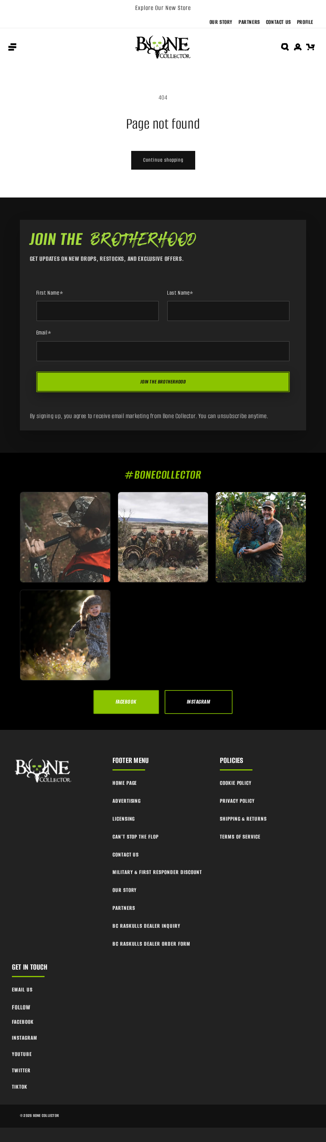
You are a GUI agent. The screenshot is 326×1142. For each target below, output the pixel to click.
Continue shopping (163, 160)
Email (44, 332)
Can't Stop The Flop (136, 837)
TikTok (19, 1087)
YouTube (22, 1054)
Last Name (180, 293)
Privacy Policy (237, 801)
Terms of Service (240, 837)
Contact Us (278, 22)
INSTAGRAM (198, 702)
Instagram (24, 1038)
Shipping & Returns (243, 819)
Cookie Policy (236, 783)
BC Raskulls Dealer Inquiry (146, 926)
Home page (125, 783)
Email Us (22, 989)
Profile (305, 22)
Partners (249, 22)
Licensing (124, 819)
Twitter (21, 1070)
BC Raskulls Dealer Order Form (151, 944)
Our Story (221, 22)
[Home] (44, 771)
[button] (12, 47)
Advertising (127, 801)
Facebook (23, 1022)
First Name (50, 293)
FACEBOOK (126, 702)
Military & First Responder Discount (157, 872)
